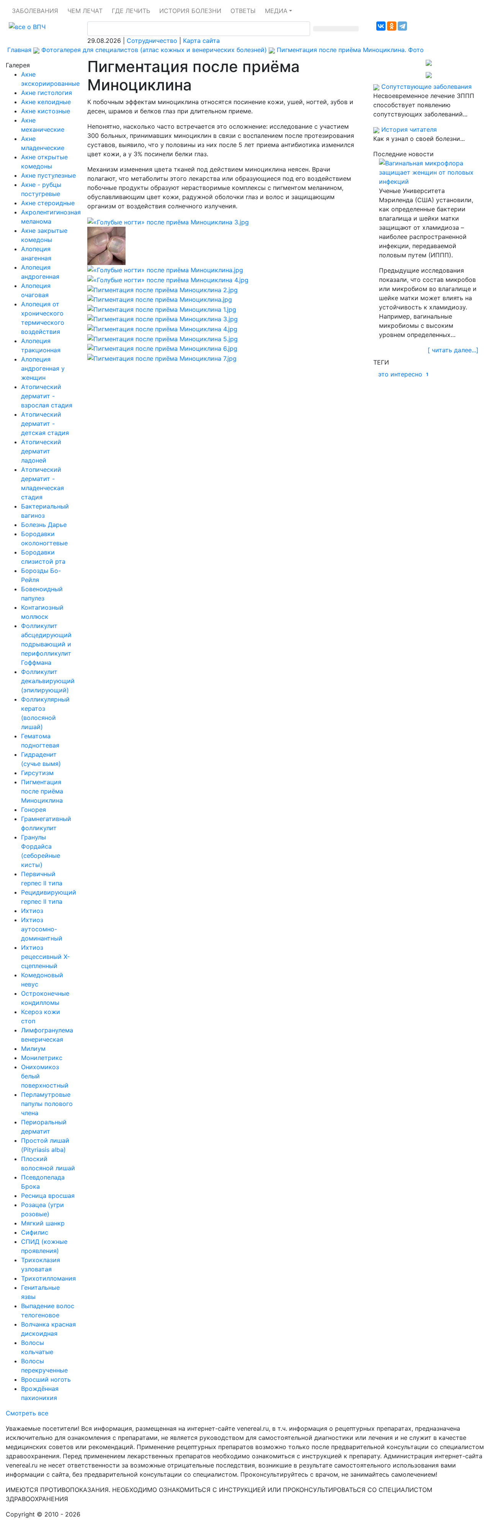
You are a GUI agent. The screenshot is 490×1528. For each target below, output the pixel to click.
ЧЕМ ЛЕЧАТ (85, 11)
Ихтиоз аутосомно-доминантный (41, 929)
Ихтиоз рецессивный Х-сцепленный (45, 957)
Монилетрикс (41, 1058)
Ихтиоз (32, 911)
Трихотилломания (48, 1278)
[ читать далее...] (453, 350)
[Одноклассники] (391, 26)
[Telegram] (402, 26)
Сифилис (34, 1232)
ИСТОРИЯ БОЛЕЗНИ (190, 11)
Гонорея (33, 809)
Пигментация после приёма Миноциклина (42, 791)
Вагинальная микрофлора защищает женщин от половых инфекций (426, 172)
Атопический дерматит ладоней (41, 451)
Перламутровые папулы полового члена (47, 1104)
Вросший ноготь (46, 1379)
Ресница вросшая (48, 1195)
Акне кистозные (45, 111)
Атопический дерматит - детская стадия (45, 424)
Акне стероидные (48, 203)
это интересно (403, 374)
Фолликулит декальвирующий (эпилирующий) (48, 681)
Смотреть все (27, 1413)
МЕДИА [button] (276, 11)
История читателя (409, 129)
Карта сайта (201, 40)
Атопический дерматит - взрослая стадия (46, 396)
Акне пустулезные (48, 175)
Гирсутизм (37, 773)
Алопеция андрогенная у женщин (43, 368)
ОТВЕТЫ (243, 11)
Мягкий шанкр (43, 1223)
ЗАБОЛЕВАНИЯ (35, 11)
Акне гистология (46, 93)
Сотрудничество (152, 40)
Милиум (33, 1048)
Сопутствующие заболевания (426, 86)
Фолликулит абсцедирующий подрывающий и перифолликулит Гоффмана (46, 644)
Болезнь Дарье (44, 524)
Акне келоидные (46, 102)
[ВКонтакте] (380, 26)
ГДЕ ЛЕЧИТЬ (131, 11)
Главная (19, 50)
